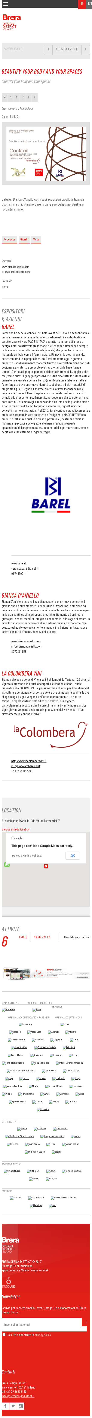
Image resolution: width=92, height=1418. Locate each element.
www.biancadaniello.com (26, 641)
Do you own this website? (27, 855)
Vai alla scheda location (16, 829)
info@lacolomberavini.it (25, 766)
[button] (46, 866)
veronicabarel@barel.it (24, 568)
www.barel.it (18, 563)
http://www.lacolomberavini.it (28, 761)
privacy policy (43, 1335)
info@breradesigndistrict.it (18, 1396)
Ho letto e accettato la (20, 1335)
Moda (36, 239)
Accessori (9, 239)
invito (5, 286)
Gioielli (24, 239)
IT (82, 4)
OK (73, 855)
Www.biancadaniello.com (15, 266)
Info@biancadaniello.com (16, 271)
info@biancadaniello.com (26, 646)
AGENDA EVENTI (67, 49)
